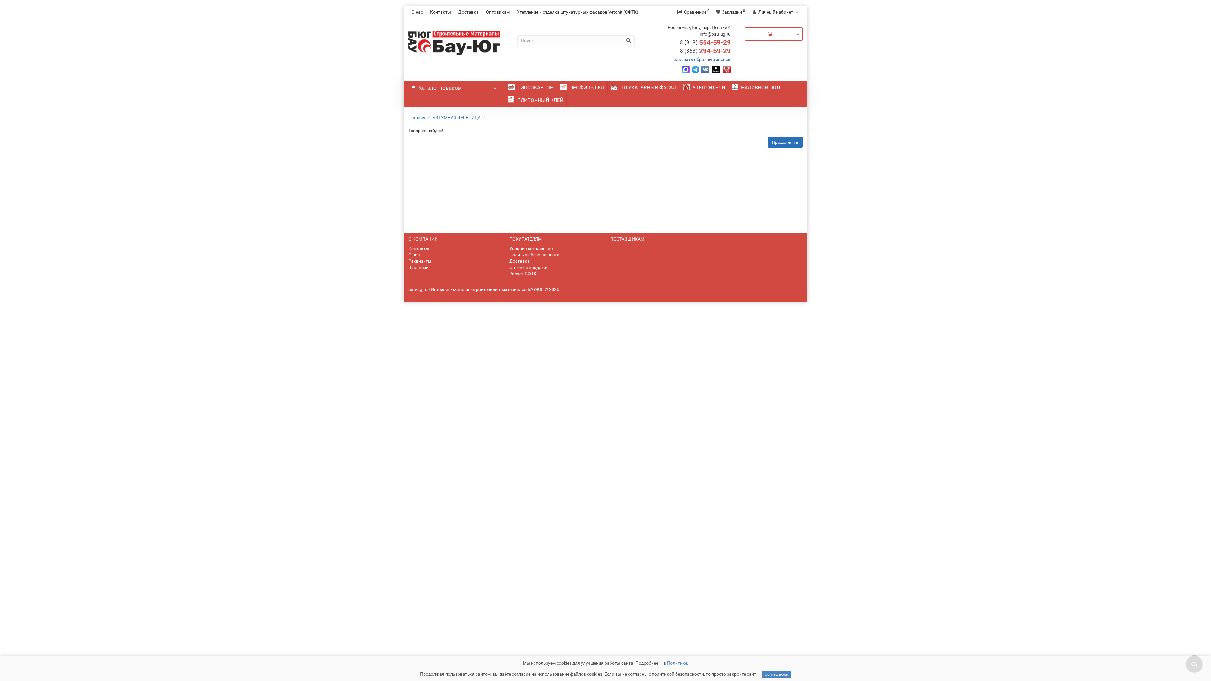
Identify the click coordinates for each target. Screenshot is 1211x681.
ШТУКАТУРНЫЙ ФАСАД (647, 87)
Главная (416, 117)
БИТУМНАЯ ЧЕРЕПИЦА (456, 117)
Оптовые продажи (528, 267)
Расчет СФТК (522, 273)
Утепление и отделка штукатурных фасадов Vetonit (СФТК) (577, 12)
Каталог (439, 87)
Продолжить (785, 142)
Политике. (677, 663)
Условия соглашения (531, 248)
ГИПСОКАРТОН (534, 87)
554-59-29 (705, 42)
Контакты (440, 12)
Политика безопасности (534, 254)
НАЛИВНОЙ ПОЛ (760, 87)
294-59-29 (705, 51)
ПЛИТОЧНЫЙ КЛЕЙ (539, 100)
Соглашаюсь (776, 674)
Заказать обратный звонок (702, 59)
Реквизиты (419, 261)
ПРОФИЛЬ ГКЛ (586, 87)
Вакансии (418, 267)
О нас (417, 12)
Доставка (468, 12)
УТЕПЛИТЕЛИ (708, 87)
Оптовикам (498, 12)
